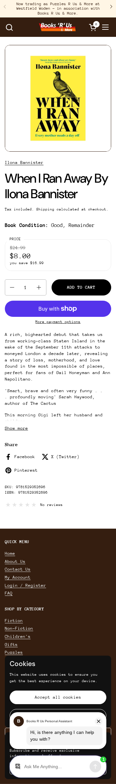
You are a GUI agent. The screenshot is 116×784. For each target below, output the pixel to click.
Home (10, 553)
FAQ (9, 593)
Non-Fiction (19, 628)
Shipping (45, 209)
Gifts (11, 644)
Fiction (14, 620)
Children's (18, 636)
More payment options (58, 322)
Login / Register (25, 585)
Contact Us (18, 569)
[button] (9, 27)
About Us (15, 561)
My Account (18, 577)
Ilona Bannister (24, 162)
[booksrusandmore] (57, 27)
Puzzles (14, 652)
